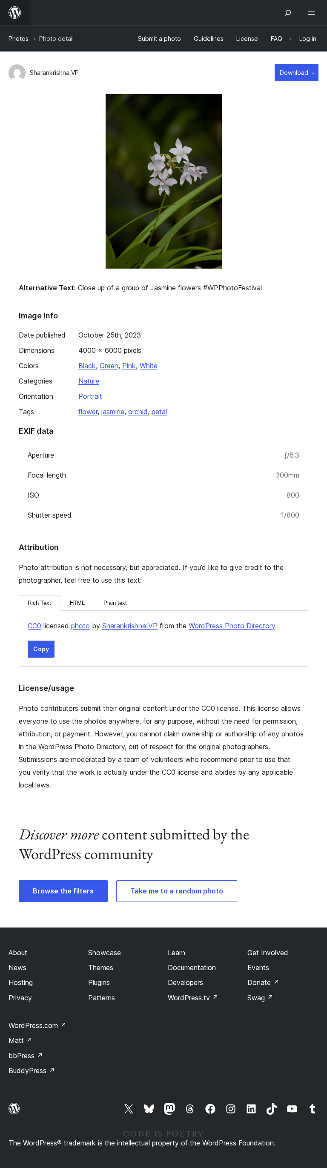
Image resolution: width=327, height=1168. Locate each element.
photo (80, 625)
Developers (185, 982)
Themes (100, 967)
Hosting (21, 982)
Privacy (20, 997)
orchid (138, 411)
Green (109, 365)
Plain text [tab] (115, 603)
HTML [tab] (77, 603)
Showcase (104, 952)
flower (88, 411)
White (149, 365)
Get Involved (267, 952)
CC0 (34, 625)
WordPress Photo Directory (232, 625)
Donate (263, 982)
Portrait (90, 396)
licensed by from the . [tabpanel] (152, 625)
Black (87, 365)
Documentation (192, 967)
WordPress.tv (193, 997)
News (17, 967)
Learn (176, 952)
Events (258, 967)
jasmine (112, 411)
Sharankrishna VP (54, 72)
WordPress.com (37, 1025)
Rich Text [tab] (39, 603)
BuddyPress (32, 1070)
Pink (129, 365)
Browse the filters (63, 891)
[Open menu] (313, 13)
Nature (88, 381)
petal (159, 411)
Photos (19, 38)
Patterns (101, 997)
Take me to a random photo (176, 891)
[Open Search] (288, 13)
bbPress (26, 1055)
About (18, 952)
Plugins (99, 982)
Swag (260, 997)
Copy (41, 649)
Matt (20, 1040)
